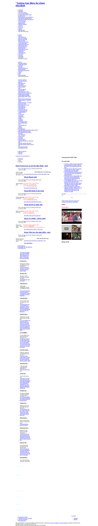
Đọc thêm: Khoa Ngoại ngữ (30, 188)
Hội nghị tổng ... (24, 457)
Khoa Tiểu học (21, 245)
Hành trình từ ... (24, 417)
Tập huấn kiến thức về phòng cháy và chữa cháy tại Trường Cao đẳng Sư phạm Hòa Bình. (73, 173)
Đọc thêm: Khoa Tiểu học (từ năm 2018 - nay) (35, 240)
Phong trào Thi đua (22, 517)
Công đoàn (18, 469)
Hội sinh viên (19, 474)
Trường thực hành (20, 510)
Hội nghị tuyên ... (24, 363)
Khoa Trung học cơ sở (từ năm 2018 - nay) (32, 166)
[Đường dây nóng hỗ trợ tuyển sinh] (70, 200)
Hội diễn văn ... (23, 390)
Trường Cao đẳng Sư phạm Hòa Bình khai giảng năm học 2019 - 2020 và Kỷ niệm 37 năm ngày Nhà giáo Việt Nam (73, 165)
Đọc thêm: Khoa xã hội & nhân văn (32, 215)
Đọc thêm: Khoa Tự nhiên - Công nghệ (33, 229)
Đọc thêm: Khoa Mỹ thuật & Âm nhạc (33, 201)
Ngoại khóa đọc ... (24, 428)
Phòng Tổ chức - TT (20, 476)
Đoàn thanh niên (20, 470)
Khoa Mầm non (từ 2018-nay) (25, 247)
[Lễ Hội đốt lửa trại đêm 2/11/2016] (66, 239)
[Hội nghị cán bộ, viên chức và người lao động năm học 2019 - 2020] (25, 270)
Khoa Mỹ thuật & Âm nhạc (34, 191)
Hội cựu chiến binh (20, 471)
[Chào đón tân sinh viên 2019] (25, 280)
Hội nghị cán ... (23, 273)
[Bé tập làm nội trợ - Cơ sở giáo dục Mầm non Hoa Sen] (66, 231)
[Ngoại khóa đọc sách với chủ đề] (25, 425)
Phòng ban (18, 475)
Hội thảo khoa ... (24, 314)
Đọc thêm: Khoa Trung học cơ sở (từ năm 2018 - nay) (36, 174)
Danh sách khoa (20, 490)
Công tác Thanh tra (22, 519)
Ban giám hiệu (19, 468)
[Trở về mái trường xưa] (25, 370)
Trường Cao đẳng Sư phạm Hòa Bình (59, 523)
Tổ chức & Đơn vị (25, 156)
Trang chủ (18, 156)
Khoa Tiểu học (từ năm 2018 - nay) (37, 232)
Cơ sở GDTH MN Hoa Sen (20, 512)
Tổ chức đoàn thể (20, 465)
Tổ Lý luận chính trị (20, 498)
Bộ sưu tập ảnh (22, 520)
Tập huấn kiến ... (24, 298)
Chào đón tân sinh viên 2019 (71, 171)
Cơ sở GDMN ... (24, 332)
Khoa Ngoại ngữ (30, 177)
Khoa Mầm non (22, 248)
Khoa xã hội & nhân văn (33, 205)
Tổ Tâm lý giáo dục (20, 499)
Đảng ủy (18, 467)
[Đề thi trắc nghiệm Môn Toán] (76, 239)
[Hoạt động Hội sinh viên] (76, 231)
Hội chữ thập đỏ (19, 473)
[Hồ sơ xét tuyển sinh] (69, 202)
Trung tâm (18, 504)
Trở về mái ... (23, 373)
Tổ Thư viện (18, 502)
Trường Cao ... (23, 261)
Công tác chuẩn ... (24, 350)
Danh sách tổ (19, 496)
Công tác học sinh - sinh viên (25, 518)
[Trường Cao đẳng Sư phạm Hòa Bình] (32, 5)
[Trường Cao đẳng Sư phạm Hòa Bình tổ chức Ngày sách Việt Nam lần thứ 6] (25, 400)
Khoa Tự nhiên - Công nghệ (35, 218)
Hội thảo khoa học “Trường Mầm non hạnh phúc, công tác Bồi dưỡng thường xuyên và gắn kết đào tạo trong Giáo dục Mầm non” (73, 177)
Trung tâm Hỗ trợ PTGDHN (20, 508)
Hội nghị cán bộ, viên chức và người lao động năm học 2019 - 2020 (73, 169)
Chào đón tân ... (24, 283)
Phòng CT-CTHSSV (20, 487)
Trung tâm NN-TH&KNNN (19, 506)
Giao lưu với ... (23, 442)
